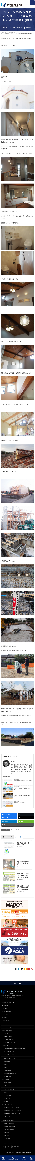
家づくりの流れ (7, 1117)
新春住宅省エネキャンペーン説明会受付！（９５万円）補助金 (23, 875)
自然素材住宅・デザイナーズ (10, 1073)
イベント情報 (10, 784)
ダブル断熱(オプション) (9, 1042)
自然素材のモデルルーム (8, 1002)
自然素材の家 (7, 1086)
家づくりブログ (9, 791)
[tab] (7, 837)
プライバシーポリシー (7, 1027)
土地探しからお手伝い (9, 1120)
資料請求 (4, 1008)
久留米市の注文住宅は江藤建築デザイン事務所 (15, 1048)
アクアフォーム (6, 1014)
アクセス (24, 1159)
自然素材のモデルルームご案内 (11, 1107)
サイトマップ (5, 1024)
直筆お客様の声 (7, 1061)
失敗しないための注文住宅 (10, 1126)
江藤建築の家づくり (7, 1030)
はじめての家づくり (7, 1104)
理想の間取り (7, 1132)
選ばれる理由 (5, 1045)
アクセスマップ (7, 1095)
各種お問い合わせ (6, 1020)
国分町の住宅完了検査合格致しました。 (22, 788)
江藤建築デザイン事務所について (12, 1113)
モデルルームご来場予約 (13, 1159)
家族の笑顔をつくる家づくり (11, 1055)
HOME (3, 1159)
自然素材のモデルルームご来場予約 (12, 1110)
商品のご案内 (5, 1079)
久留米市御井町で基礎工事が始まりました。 (23, 796)
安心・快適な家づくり (9, 1051)
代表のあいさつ (7, 1098)
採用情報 (4, 1017)
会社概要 (6, 1101)
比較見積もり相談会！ (19, 802)
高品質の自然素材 (8, 1036)
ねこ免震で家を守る (8, 1039)
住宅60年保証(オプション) (10, 1058)
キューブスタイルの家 (9, 1089)
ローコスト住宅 (7, 1076)
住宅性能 (6, 1033)
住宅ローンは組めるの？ (9, 1123)
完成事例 (4, 1064)
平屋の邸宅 (5, 1005)
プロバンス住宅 (7, 1070)
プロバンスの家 (7, 1082)
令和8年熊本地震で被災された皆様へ (23, 780)
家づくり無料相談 (6, 1011)
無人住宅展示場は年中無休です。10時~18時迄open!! (23, 863)
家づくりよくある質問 (9, 1129)
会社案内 (4, 1092)
